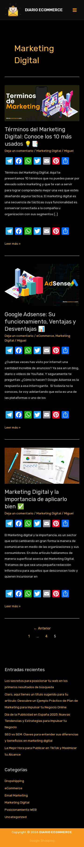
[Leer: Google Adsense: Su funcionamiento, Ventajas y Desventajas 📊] (42, 285)
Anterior (42, 628)
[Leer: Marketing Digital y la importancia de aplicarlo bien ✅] (42, 465)
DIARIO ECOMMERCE (44, 10)
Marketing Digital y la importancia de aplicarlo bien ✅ (36, 499)
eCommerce (45, 336)
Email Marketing (16, 795)
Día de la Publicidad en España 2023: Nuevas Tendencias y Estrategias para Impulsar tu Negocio (37, 720)
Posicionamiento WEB (21, 809)
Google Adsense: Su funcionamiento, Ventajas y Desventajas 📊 (40, 321)
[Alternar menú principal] (75, 10)
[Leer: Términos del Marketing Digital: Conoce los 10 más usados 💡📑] (42, 103)
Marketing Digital (48, 151)
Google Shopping (42, 840)
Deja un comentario (19, 151)
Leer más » (13, 243)
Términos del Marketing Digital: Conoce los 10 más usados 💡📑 (38, 136)
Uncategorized (16, 817)
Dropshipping (14, 781)
